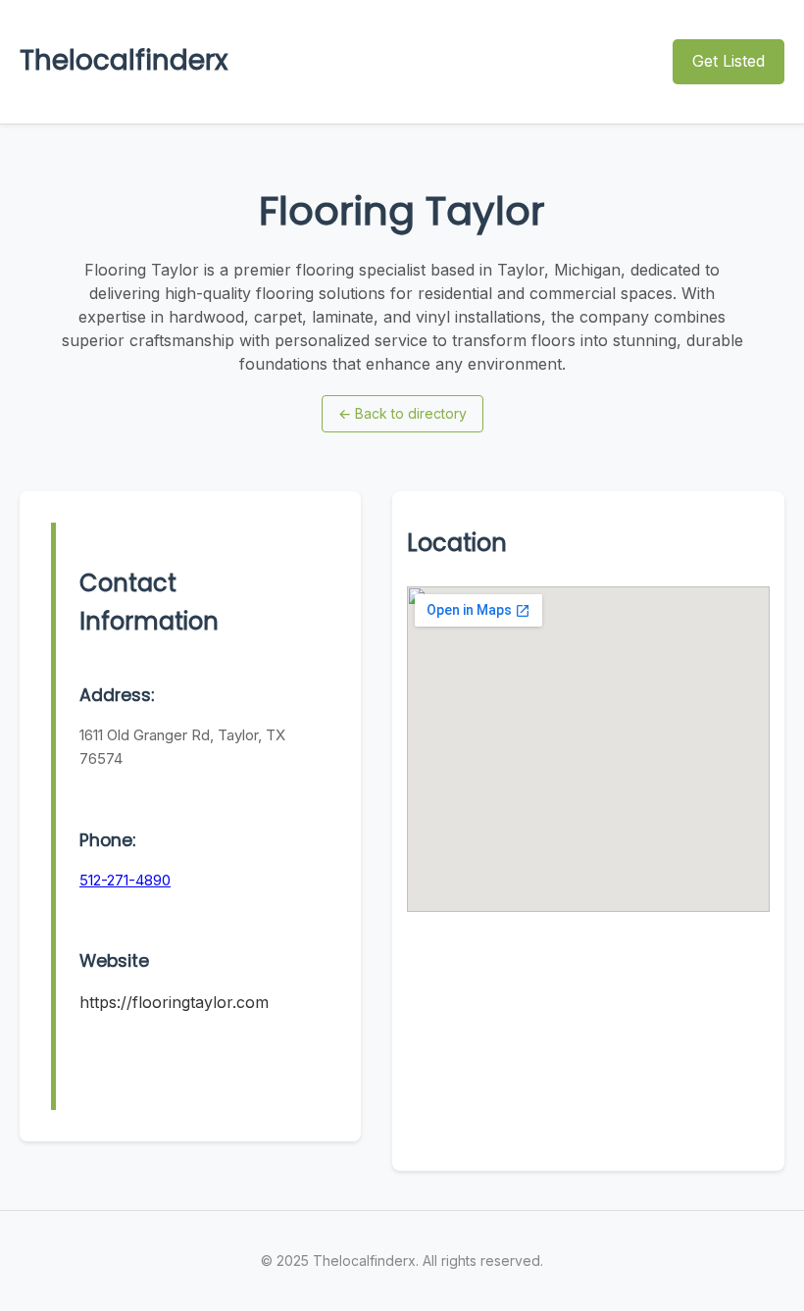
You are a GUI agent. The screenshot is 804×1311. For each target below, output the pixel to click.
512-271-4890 (125, 880)
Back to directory (402, 413)
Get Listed (728, 61)
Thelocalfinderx (123, 60)
